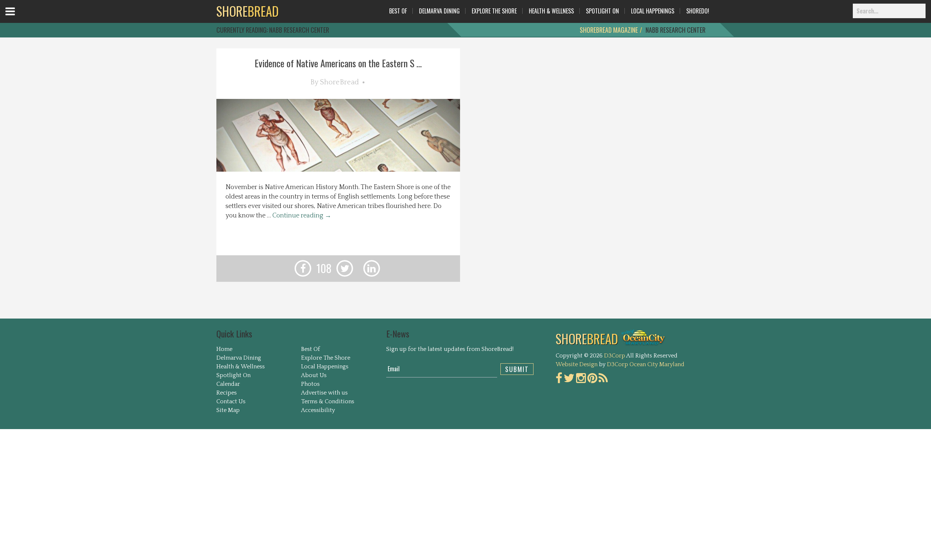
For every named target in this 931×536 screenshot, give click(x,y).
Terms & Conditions (327, 401)
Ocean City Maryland (657, 364)
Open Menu (19, 18)
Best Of (398, 11)
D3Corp (614, 355)
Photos (310, 384)
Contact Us (230, 401)
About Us (314, 375)
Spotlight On (602, 11)
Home (224, 349)
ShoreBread (339, 82)
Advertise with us (324, 392)
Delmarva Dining (439, 11)
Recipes (226, 392)
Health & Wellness (551, 11)
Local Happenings (652, 11)
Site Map (228, 410)
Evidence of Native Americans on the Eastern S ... (338, 63)
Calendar (228, 384)
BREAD (247, 11)
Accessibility (318, 410)
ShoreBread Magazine (609, 30)
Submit (517, 369)
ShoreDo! (697, 11)
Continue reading (301, 215)
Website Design (577, 364)
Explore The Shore (494, 11)
